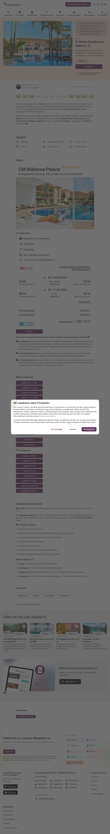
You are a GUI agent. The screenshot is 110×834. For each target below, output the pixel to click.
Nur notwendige (56, 429)
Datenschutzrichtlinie (48, 416)
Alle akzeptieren (89, 429)
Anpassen (73, 429)
